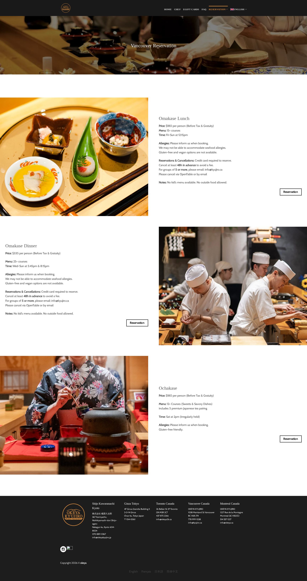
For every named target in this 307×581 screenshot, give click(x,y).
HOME (168, 9)
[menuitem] (238, 9)
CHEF (177, 9)
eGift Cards (191, 9)
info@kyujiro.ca (213, 169)
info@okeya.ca (226, 522)
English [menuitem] (133, 571)
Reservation (217, 9)
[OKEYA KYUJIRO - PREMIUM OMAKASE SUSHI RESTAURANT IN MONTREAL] (78, 8)
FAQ (204, 9)
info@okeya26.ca (164, 519)
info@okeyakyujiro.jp (101, 537)
